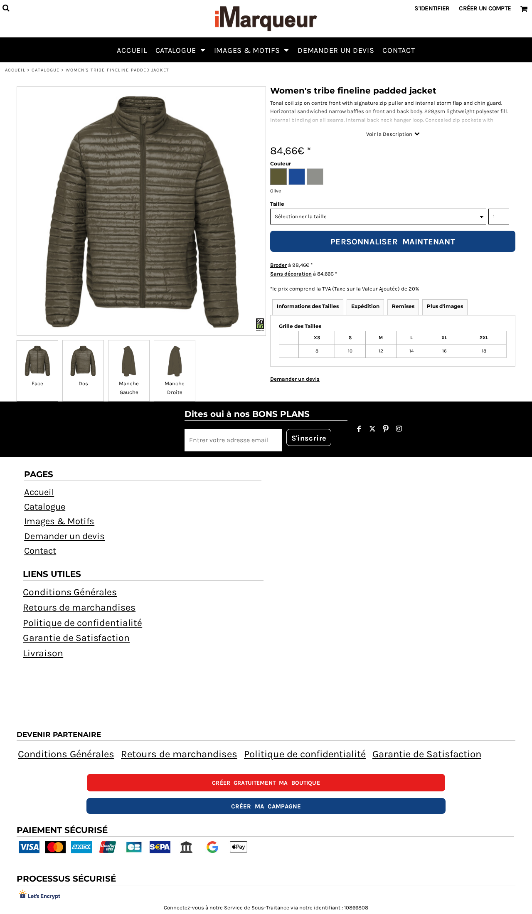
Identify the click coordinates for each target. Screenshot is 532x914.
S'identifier (431, 8)
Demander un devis (64, 536)
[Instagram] (399, 429)
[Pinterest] (386, 429)
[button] (180, 49)
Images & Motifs (59, 521)
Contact (40, 550)
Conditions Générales (70, 592)
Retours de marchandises (79, 607)
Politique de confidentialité (82, 622)
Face (37, 383)
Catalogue (45, 70)
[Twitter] (372, 429)
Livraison (43, 653)
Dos (83, 383)
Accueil (15, 70)
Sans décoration (291, 274)
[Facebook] (359, 429)
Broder (278, 265)
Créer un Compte (485, 8)
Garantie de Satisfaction (76, 637)
